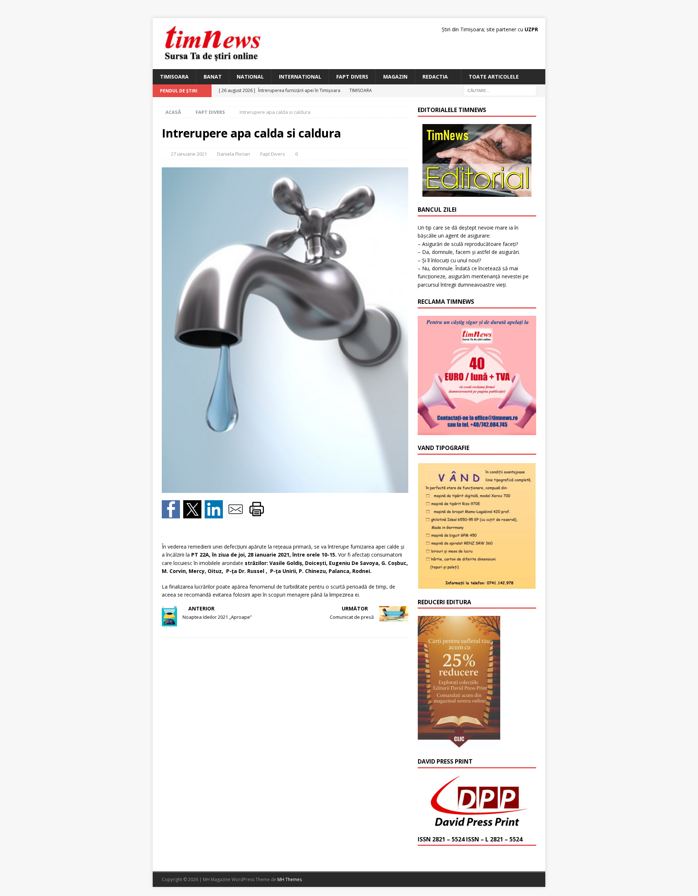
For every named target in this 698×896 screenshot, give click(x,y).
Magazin (395, 76)
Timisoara (174, 76)
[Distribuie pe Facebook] (172, 513)
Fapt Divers (352, 76)
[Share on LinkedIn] (215, 513)
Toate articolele (494, 76)
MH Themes (289, 879)
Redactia (435, 76)
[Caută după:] (500, 90)
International (300, 76)
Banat (213, 76)
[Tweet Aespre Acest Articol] (194, 513)
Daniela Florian (233, 154)
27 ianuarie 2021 (189, 154)
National (250, 76)
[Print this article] (258, 513)
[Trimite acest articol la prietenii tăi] (237, 513)
